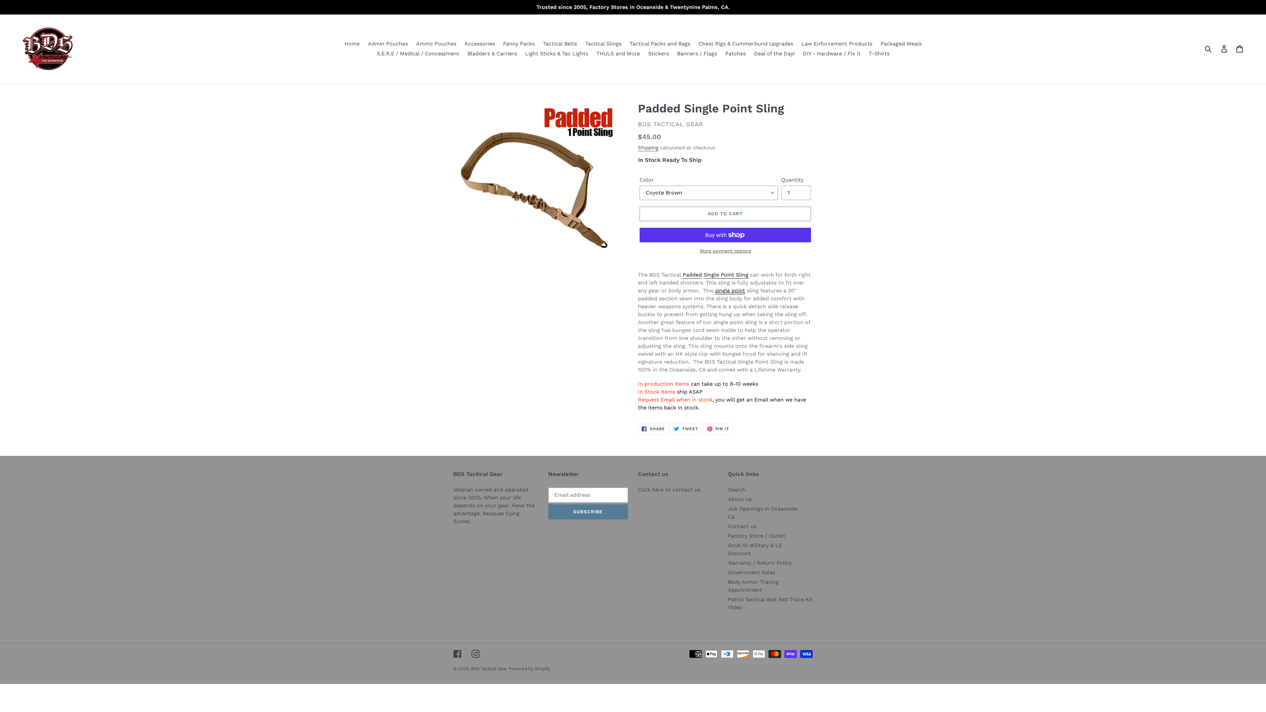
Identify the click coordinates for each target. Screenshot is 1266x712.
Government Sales (751, 572)
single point (730, 290)
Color (647, 180)
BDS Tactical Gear (489, 668)
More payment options (725, 250)
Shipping (648, 148)
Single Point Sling (726, 275)
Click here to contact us (669, 490)
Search (737, 490)
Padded (692, 275)
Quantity (792, 180)
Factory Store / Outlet (756, 536)
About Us (740, 499)
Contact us (742, 526)
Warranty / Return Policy (760, 563)
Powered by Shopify (529, 668)
